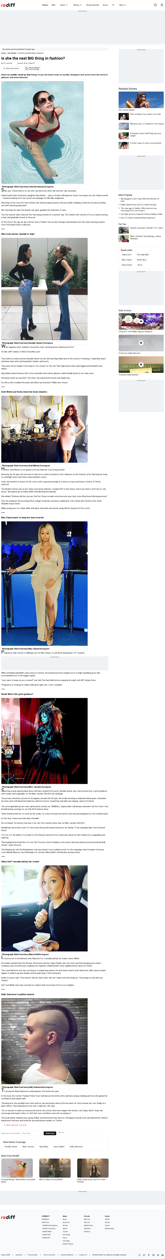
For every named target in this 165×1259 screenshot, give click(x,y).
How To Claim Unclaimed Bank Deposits (138, 218)
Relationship (109, 1228)
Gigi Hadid (43, 1146)
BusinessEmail (92, 5)
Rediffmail (45, 1219)
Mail (53, 5)
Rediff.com (102, 1255)
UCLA (139, 265)
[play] (141, 321)
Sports (65, 1228)
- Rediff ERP (46, 1238)
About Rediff (5, 1255)
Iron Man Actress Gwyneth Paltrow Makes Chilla (141, 214)
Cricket (65, 1232)
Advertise (19, 1255)
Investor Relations (67, 1255)
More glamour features (16, 1125)
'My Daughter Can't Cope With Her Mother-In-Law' (140, 200)
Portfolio (87, 1232)
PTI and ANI (7, 63)
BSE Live (87, 1219)
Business (66, 1222)
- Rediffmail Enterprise (49, 1225)
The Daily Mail (142, 254)
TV (113, 5)
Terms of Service (49, 1255)
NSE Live (87, 1222)
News (62, 5)
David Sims (141, 260)
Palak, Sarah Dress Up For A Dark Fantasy (138, 205)
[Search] (155, 5)
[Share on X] (144, 1255)
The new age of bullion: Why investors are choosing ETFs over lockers (139, 209)
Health (107, 1219)
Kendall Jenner (11, 1146)
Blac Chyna (127, 260)
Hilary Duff (126, 254)
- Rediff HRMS (46, 1232)
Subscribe (50, 1133)
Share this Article (12, 68)
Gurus (105, 5)
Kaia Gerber (127, 265)
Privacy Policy (33, 1255)
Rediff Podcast (68, 1244)
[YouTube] (158, 1255)
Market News (88, 1225)
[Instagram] (153, 1255)
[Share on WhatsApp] (139, 1255)
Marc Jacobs (28, 1146)
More (121, 5)
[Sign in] (162, 5)
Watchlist (87, 1228)
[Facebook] (149, 1255)
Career (107, 1225)
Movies (65, 1225)
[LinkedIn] (163, 1255)
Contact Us (83, 1255)
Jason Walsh (58, 1146)
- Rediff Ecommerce (49, 1228)
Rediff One (45, 1222)
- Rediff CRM (46, 1235)
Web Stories (125, 310)
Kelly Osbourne (76, 1146)
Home (45, 5)
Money (76, 5)
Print (62, 1132)
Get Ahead (12, 53)
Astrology (66, 1241)
